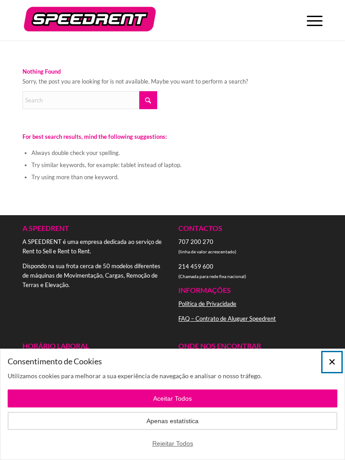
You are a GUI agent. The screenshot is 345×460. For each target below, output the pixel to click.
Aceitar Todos (172, 398)
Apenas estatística (172, 421)
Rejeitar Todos (172, 443)
